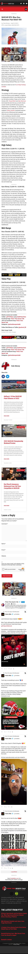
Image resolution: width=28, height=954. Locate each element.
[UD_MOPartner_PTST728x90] (14, 276)
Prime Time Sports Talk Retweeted (12, 611)
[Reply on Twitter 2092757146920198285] (2, 807)
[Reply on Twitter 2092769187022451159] (2, 732)
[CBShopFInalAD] (14, 61)
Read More (6, 415)
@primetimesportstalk (14, 324)
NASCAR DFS (15, 25)
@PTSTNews (10, 317)
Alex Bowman (22, 101)
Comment (5, 524)
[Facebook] (23, 3)
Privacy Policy (16, 944)
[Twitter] (21, 3)
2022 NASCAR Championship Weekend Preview (13, 442)
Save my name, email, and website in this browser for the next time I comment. (13, 564)
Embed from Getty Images (9, 332)
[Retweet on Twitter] (3, 611)
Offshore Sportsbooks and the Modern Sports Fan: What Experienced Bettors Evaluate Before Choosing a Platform (14, 915)
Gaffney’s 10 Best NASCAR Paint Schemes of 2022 (13, 397)
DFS (3, 25)
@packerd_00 (22, 327)
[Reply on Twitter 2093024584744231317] (2, 669)
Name (4, 543)
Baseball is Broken (6, 939)
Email (4, 550)
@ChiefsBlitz (16, 614)
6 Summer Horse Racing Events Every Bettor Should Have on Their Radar (13, 928)
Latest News (7, 25)
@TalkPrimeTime (21, 317)
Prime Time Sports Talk (17, 318)
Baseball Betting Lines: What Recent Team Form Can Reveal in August (13, 934)
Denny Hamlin (11, 110)
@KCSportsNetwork (6, 626)
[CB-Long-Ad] (14, 338)
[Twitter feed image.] (14, 650)
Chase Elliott (12, 101)
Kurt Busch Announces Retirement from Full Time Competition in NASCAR (12, 486)
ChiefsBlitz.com (14, 878)
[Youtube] (26, 3)
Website (4, 556)
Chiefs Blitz (8, 614)
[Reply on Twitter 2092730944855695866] (2, 868)
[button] (26, 9)
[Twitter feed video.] (14, 782)
